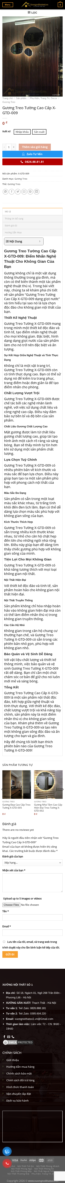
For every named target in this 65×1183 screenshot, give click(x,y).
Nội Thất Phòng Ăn (44, 1168)
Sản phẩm (21, 98)
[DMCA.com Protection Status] (18, 1042)
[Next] (62, 795)
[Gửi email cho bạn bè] (24, 192)
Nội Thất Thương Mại (18, 1173)
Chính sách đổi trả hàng (20, 1080)
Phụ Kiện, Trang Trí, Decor (43, 98)
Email (6, 926)
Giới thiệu (12, 1060)
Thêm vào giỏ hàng (34, 147)
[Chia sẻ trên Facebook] (12, 192)
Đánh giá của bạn (12, 856)
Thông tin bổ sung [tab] (14, 218)
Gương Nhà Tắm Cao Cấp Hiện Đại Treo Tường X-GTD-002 (48, 807)
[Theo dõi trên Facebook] (4, 1037)
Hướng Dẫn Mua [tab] (13, 232)
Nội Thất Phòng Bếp (21, 1171)
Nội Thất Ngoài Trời (44, 1171)
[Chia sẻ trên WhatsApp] (5, 192)
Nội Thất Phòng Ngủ (21, 1168)
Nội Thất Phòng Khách (47, 1166)
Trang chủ (7, 98)
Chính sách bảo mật (19, 1073)
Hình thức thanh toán (20, 1087)
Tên (5, 911)
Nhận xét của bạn (13, 870)
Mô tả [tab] (8, 211)
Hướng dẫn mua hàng (20, 1066)
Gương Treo (8, 102)
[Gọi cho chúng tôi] (13, 1037)
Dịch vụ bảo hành (17, 1100)
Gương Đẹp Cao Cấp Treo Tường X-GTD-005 (16, 806)
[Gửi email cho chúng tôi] (8, 1037)
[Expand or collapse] (40, 241)
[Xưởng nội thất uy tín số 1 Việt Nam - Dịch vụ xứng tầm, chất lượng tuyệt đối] (35, 4)
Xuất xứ (6, 131)
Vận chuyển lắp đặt (18, 1094)
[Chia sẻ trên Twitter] (18, 192)
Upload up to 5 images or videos (22, 898)
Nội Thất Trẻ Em (25, 1166)
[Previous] (2, 795)
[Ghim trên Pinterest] (30, 192)
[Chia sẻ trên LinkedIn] (36, 192)
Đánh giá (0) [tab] (11, 225)
